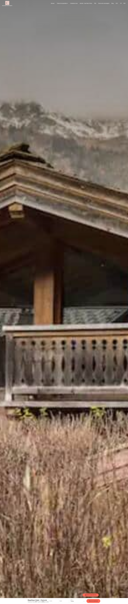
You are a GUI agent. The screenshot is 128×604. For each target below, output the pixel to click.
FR (121, 3)
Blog (112, 3)
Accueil (52, 3)
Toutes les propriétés (62, 3)
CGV (117, 3)
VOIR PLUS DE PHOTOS (91, 594)
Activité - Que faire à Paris (86, 3)
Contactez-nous (74, 3)
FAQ (95, 3)
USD (124, 3)
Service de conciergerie (103, 3)
